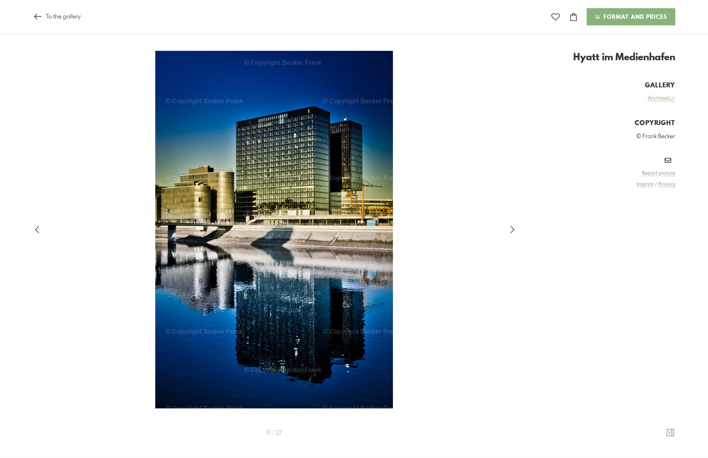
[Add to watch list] (555, 17)
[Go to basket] (574, 17)
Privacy (666, 184)
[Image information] (670, 433)
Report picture (658, 173)
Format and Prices (634, 17)
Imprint (645, 184)
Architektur (661, 98)
